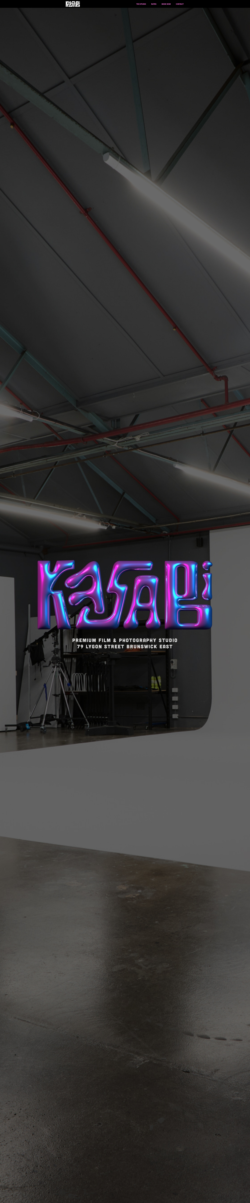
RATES (153, 4)
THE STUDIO (141, 4)
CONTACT (180, 4)
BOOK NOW (166, 4)
